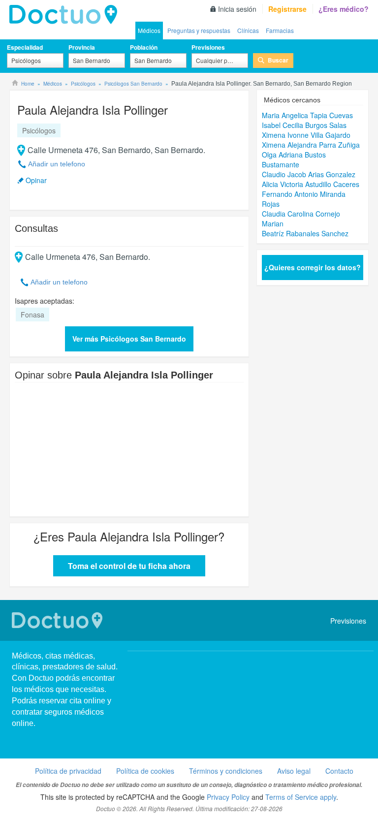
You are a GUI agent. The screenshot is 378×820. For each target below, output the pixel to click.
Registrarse (287, 9)
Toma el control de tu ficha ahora (129, 565)
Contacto (339, 771)
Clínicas (248, 30)
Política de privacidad (68, 771)
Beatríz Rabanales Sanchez (305, 233)
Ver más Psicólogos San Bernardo (129, 339)
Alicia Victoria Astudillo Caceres (310, 184)
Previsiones (208, 47)
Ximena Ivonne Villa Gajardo (306, 135)
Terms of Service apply (300, 797)
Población (144, 47)
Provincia (81, 47)
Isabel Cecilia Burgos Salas (304, 125)
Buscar (278, 60)
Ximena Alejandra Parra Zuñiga (311, 145)
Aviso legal (294, 771)
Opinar (36, 180)
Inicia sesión (237, 9)
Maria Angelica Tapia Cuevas (307, 115)
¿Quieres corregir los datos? (312, 267)
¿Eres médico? (343, 9)
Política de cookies (145, 771)
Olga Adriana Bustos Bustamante (294, 159)
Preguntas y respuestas (198, 30)
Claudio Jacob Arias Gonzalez (308, 174)
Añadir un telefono (56, 164)
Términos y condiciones (225, 771)
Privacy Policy (228, 797)
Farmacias (280, 30)
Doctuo (66, 15)
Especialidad (25, 47)
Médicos (149, 30)
